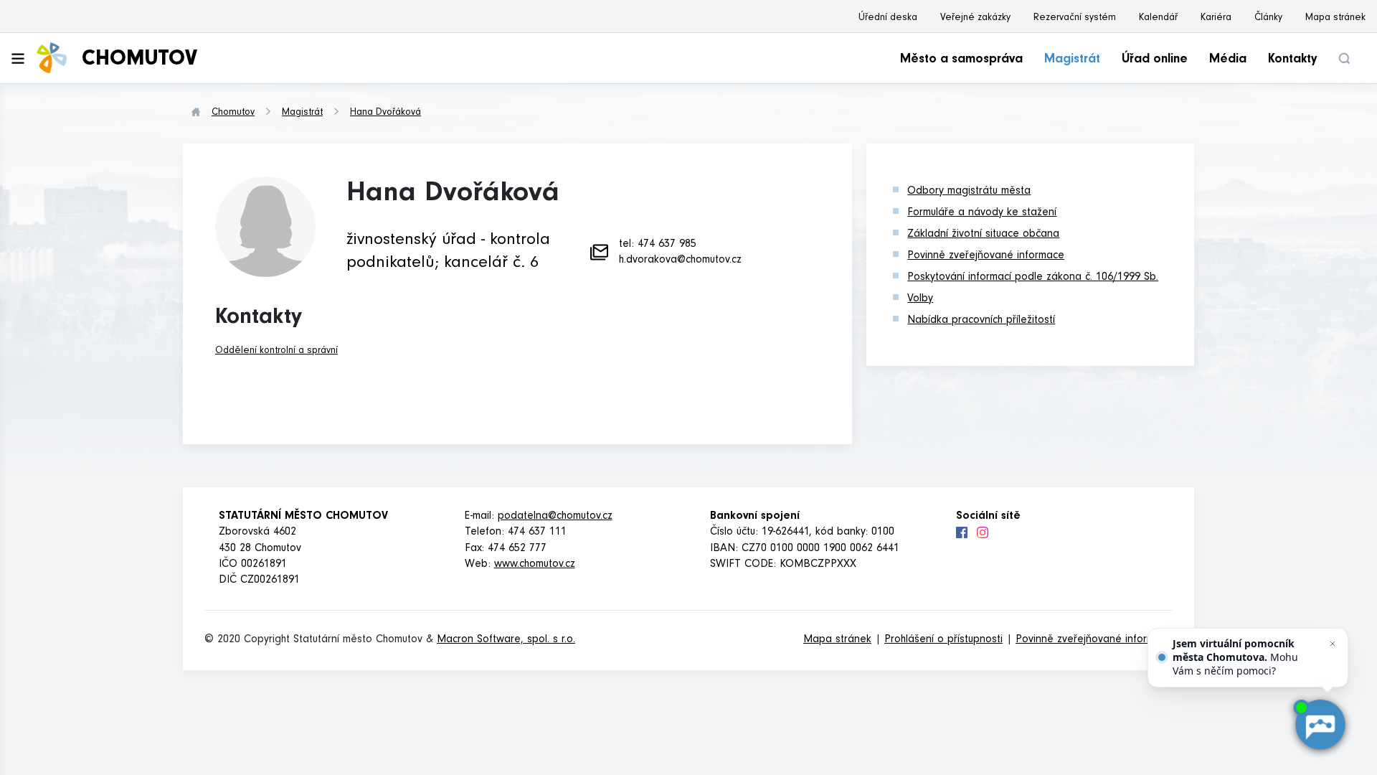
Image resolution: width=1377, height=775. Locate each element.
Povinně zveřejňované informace (985, 256)
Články (1268, 19)
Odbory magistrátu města (969, 191)
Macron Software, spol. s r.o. (506, 640)
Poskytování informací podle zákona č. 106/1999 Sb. (1032, 277)
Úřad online (1155, 60)
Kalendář (1158, 19)
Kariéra (1216, 19)
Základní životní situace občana (983, 234)
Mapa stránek (1335, 19)
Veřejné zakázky (975, 19)
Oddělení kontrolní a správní (276, 352)
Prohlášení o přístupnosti (943, 640)
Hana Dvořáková (385, 113)
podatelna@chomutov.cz (555, 516)
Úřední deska (887, 19)
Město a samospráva (961, 60)
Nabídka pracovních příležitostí (981, 321)
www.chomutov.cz (534, 564)
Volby (920, 299)
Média (1227, 60)
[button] (1344, 58)
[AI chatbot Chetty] (1320, 725)
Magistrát (1072, 60)
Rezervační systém (1074, 19)
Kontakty (1292, 60)
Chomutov (233, 113)
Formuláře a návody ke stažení (981, 213)
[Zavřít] (1332, 643)
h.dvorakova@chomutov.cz (680, 260)
